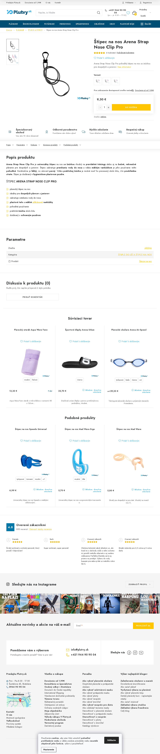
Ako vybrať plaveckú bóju (132, 692)
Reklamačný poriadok (54, 701)
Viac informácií (124, 67)
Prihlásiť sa (143, 625)
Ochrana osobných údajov (56, 707)
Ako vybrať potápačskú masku (96, 692)
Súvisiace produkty (50, 145)
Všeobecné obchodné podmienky (59, 695)
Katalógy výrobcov (90, 725)
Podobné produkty (71, 145)
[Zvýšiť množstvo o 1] (108, 107)
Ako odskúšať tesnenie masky (95, 707)
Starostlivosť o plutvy (91, 719)
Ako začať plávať (128, 686)
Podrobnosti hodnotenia (125, 53)
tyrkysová (119, 380)
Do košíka (131, 107)
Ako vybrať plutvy (90, 695)
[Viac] (146, 24)
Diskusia (34, 145)
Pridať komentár (33, 297)
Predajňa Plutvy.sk (13, 2)
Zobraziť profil (138, 584)
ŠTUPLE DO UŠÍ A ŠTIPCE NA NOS (135, 254)
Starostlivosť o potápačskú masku (97, 713)
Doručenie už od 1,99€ (144, 90)
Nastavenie (48, 749)
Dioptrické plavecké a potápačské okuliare (97, 685)
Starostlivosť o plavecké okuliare (97, 710)
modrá (27, 380)
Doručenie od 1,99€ (33, 2)
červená (29, 479)
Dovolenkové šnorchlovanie (133, 683)
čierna (79, 380)
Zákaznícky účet (51, 713)
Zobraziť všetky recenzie (40, 529)
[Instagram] (135, 653)
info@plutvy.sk (79, 650)
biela (128, 380)
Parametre (21, 145)
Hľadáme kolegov (14, 726)
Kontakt (58, 2)
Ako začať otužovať (129, 701)
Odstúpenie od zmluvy (54, 704)
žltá (83, 479)
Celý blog (125, 710)
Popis (8, 145)
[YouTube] (141, 653)
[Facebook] (129, 653)
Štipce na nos (145, 261)
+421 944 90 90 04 (117, 11)
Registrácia (147, 2)
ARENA (103, 117)
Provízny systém (13, 723)
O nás (48, 2)
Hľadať (98, 12)
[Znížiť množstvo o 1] (100, 107)
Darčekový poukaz (52, 725)
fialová (34, 380)
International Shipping (54, 692)
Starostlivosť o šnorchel (93, 722)
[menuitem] (13, 24)
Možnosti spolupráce (15, 717)
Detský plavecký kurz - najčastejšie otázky (136, 697)
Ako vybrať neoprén (91, 698)
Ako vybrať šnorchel (91, 701)
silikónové (38, 202)
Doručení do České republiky (57, 689)
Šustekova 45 (15, 683)
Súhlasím (111, 740)
